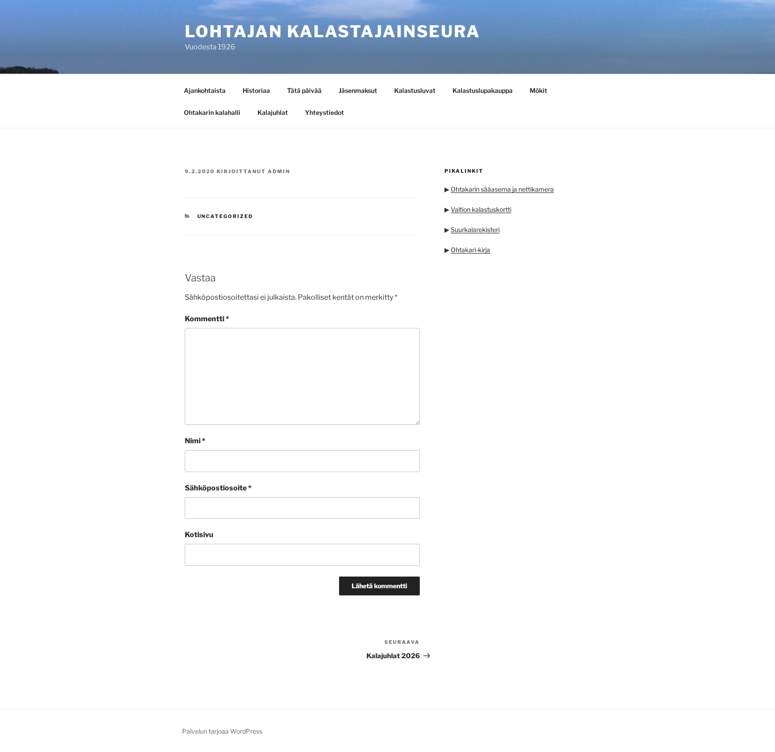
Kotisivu (199, 534)
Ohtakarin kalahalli (212, 112)
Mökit (538, 90)
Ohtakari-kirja (470, 250)
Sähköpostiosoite (218, 488)
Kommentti (207, 319)
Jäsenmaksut (358, 90)
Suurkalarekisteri (475, 229)
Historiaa (256, 90)
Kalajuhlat (272, 112)
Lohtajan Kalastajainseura (332, 31)
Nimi (195, 441)
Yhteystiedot (324, 112)
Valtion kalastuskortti (481, 209)
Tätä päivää (304, 90)
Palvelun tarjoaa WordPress (222, 731)
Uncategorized (225, 216)
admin (279, 171)
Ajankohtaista (205, 90)
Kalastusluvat (414, 90)
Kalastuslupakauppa (483, 90)
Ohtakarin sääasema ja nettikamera (502, 189)
